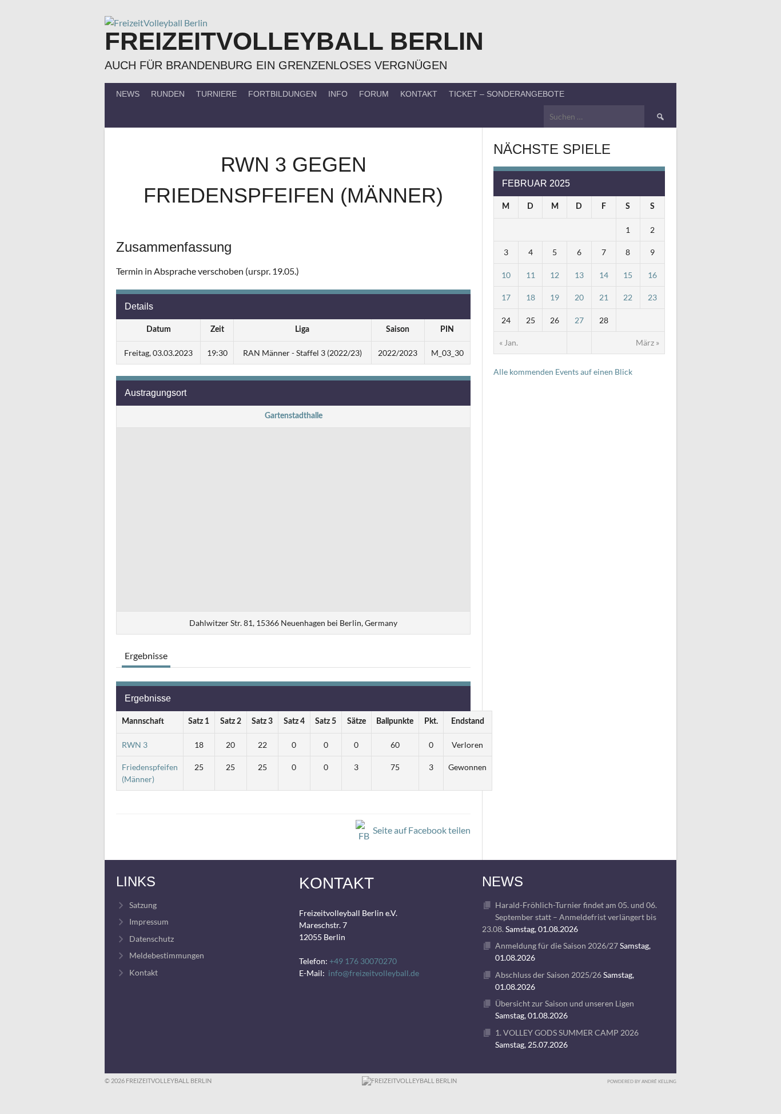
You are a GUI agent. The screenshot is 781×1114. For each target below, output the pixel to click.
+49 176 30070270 (363, 961)
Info (338, 93)
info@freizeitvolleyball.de (373, 973)
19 (554, 297)
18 (530, 297)
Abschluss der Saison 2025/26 (548, 975)
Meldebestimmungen (166, 955)
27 (579, 320)
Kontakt (418, 93)
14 (603, 275)
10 (506, 275)
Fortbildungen (282, 93)
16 (652, 275)
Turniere (216, 93)
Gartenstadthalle (293, 416)
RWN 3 (135, 745)
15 (627, 275)
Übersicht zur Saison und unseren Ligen (564, 1003)
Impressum (149, 921)
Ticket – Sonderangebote (506, 93)
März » (647, 342)
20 (579, 297)
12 (554, 275)
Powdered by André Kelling (641, 1081)
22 (627, 297)
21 (603, 297)
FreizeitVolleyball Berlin (294, 41)
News (128, 93)
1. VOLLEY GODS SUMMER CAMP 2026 (567, 1032)
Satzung (143, 905)
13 (579, 275)
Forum (374, 93)
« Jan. (508, 342)
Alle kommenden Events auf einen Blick (562, 371)
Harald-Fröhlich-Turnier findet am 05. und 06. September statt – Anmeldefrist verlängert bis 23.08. (569, 917)
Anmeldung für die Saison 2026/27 (556, 945)
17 (506, 297)
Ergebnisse (146, 655)
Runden (168, 93)
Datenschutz (151, 938)
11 (530, 275)
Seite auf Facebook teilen (421, 829)
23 (652, 297)
